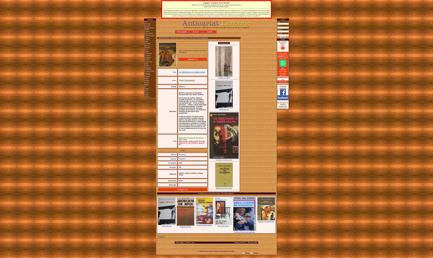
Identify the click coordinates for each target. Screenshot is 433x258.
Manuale (147, 76)
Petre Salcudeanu (187, 80)
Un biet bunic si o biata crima (192, 72)
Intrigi (146, 63)
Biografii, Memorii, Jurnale (149, 28)
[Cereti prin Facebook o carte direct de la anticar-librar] (282, 99)
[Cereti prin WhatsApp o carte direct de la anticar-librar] (283, 66)
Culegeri (147, 39)
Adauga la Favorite (240, 242)
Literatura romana (150, 71)
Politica (147, 78)
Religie (147, 84)
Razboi (147, 82)
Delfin (146, 41)
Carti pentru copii (149, 35)
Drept (146, 49)
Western (147, 97)
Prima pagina (180, 242)
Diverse (147, 45)
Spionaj (147, 88)
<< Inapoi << (161, 237)
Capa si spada (149, 33)
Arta (146, 22)
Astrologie (147, 24)
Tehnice (147, 92)
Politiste (147, 80)
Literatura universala (148, 74)
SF (145, 86)
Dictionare (147, 43)
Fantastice (148, 57)
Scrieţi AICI (283, 82)
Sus (193, 242)
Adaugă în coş (193, 59)
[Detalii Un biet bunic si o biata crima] (167, 66)
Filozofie (147, 59)
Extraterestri (148, 53)
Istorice (147, 65)
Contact (209, 32)
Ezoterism (147, 55)
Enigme (147, 51)
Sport (146, 90)
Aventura (147, 26)
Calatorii (147, 31)
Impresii (196, 32)
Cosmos (147, 37)
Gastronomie (148, 61)
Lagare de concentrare (148, 68)
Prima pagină (181, 32)
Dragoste (147, 47)
